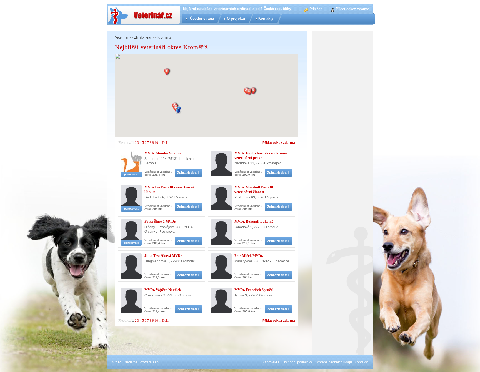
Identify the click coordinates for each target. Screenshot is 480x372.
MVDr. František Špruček (254, 290)
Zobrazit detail (188, 173)
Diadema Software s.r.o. (141, 362)
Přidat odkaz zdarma (278, 143)
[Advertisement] (343, 152)
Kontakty (265, 18)
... (160, 143)
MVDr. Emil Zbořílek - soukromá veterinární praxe (260, 155)
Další (165, 143)
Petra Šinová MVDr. (160, 221)
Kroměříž (164, 37)
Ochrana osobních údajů (333, 362)
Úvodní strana (202, 18)
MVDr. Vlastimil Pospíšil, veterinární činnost (254, 189)
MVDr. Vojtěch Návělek (162, 290)
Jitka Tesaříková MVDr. (163, 255)
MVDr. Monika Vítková (162, 153)
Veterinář (122, 37)
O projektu (236, 18)
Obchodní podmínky (297, 362)
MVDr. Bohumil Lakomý (254, 221)
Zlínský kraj (142, 37)
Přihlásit (315, 9)
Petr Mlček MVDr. (248, 255)
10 (156, 143)
